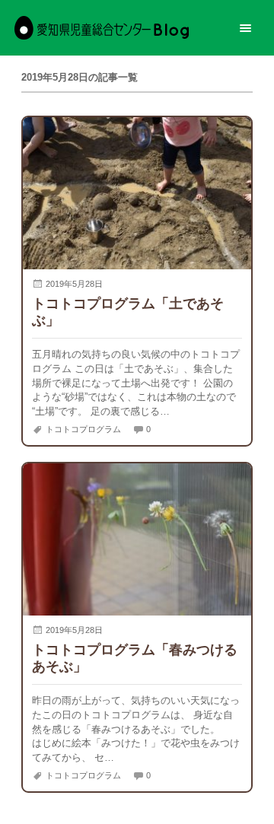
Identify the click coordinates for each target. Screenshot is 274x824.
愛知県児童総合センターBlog (102, 27)
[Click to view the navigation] (245, 28)
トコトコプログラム (83, 429)
